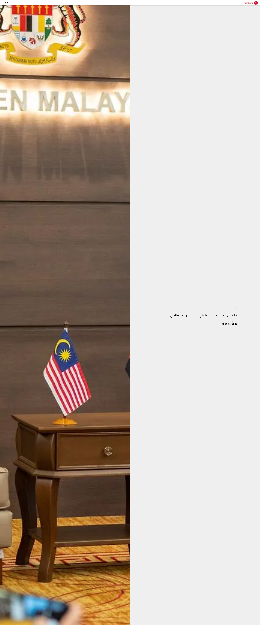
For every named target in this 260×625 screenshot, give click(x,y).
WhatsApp (223, 324)
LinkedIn (226, 324)
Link (236, 324)
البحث (5, 2)
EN (7, 2)
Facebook (229, 324)
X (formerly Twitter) (233, 324)
